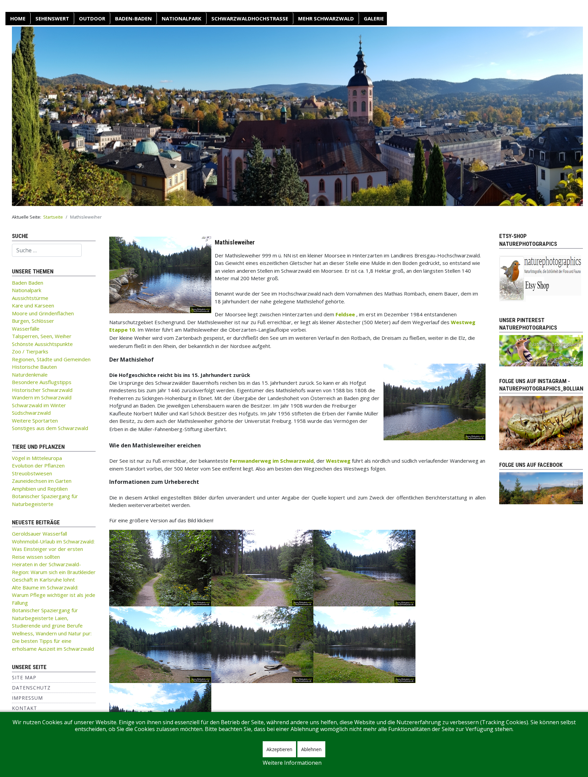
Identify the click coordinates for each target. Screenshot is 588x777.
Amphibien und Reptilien (40, 488)
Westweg (338, 460)
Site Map (24, 677)
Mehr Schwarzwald (326, 18)
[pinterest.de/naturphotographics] (541, 350)
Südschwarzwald (31, 412)
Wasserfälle (25, 328)
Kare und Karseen (33, 305)
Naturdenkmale (30, 374)
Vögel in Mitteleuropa (37, 458)
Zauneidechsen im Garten (41, 480)
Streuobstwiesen (32, 473)
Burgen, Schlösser (33, 320)
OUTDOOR (92, 18)
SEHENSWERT (52, 18)
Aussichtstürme (30, 298)
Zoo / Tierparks (30, 351)
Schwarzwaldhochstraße (249, 18)
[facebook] (541, 487)
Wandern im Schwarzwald (41, 397)
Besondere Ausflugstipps (41, 382)
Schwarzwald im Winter (39, 405)
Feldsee (345, 314)
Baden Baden (27, 282)
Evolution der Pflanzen (38, 465)
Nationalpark (181, 18)
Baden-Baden (133, 18)
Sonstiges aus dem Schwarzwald (50, 428)
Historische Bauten (34, 366)
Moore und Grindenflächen (43, 313)
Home (18, 18)
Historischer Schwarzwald (42, 389)
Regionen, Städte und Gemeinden (51, 359)
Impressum (27, 698)
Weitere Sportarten (35, 420)
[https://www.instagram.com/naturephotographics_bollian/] (541, 422)
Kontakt (24, 708)
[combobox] (47, 250)
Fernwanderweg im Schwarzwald (272, 460)
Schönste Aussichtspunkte (42, 343)
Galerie (374, 18)
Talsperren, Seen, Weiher (41, 336)
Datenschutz (31, 687)
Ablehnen (311, 749)
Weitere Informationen (292, 762)
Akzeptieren (279, 749)
